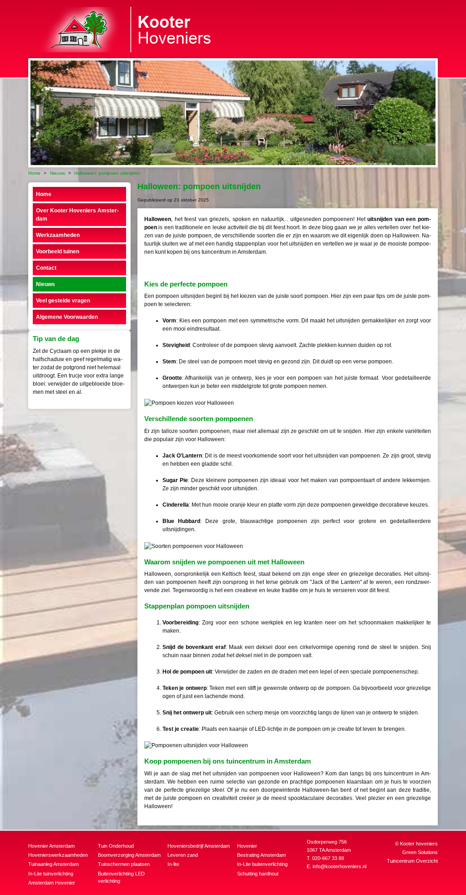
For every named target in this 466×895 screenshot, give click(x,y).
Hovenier (247, 846)
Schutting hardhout (258, 873)
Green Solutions (420, 852)
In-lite (173, 864)
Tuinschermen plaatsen (124, 864)
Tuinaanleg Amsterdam (53, 864)
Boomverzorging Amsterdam (129, 855)
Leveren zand (182, 855)
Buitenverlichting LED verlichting (121, 877)
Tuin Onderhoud (116, 846)
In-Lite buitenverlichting (262, 864)
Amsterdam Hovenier (51, 882)
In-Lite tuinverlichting (50, 873)
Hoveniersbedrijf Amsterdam (198, 846)
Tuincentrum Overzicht (412, 861)
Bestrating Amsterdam (261, 855)
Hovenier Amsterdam (51, 846)
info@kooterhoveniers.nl (339, 866)
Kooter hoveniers (419, 843)
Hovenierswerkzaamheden (58, 855)
